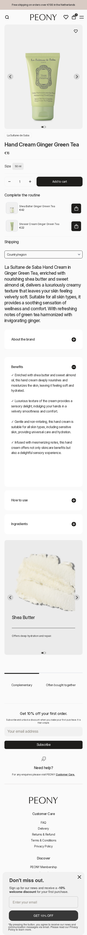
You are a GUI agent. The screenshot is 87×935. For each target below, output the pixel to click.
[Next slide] (77, 77)
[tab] (42, 127)
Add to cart (59, 181)
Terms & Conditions (43, 840)
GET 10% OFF (43, 915)
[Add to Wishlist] (76, 31)
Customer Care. (65, 774)
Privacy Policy (43, 846)
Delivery (43, 828)
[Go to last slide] (10, 77)
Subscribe (44, 745)
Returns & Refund (43, 834)
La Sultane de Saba (18, 135)
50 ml (18, 166)
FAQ (43, 822)
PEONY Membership (43, 867)
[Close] (79, 877)
